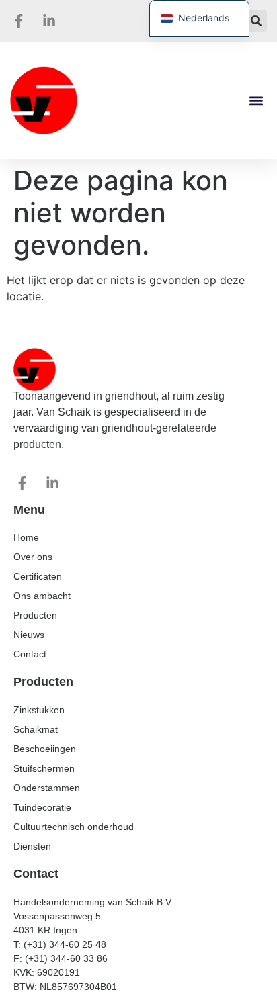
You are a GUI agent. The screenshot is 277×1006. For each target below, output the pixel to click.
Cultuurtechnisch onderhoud (73, 826)
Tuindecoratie (42, 807)
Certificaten (37, 576)
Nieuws (28, 634)
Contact (29, 654)
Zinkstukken (39, 709)
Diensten (32, 846)
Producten (35, 615)
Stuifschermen (44, 768)
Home (26, 537)
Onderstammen (46, 787)
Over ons (32, 556)
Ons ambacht (42, 595)
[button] (256, 21)
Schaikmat (35, 729)
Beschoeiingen (44, 748)
